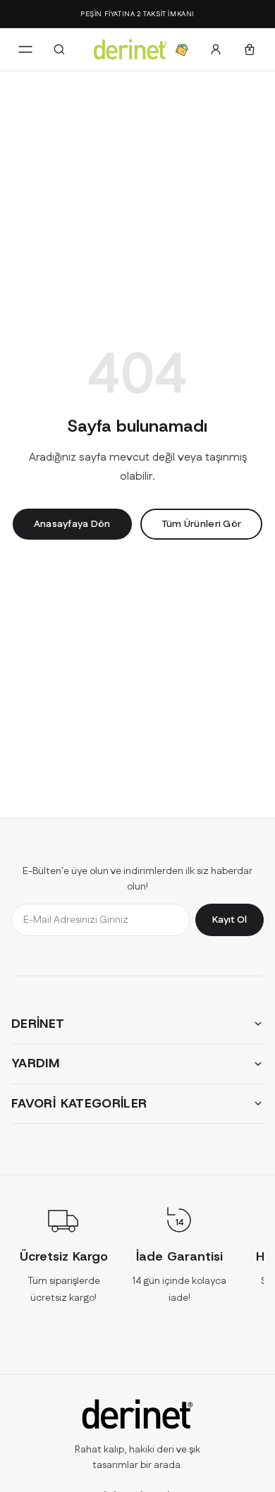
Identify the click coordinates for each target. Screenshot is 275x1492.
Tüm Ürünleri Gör (201, 524)
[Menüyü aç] (25, 49)
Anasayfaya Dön (72, 524)
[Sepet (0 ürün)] (250, 49)
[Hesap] (216, 49)
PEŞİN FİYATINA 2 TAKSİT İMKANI (137, 14)
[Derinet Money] (182, 49)
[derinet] (137, 1414)
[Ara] (59, 49)
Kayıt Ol (229, 919)
